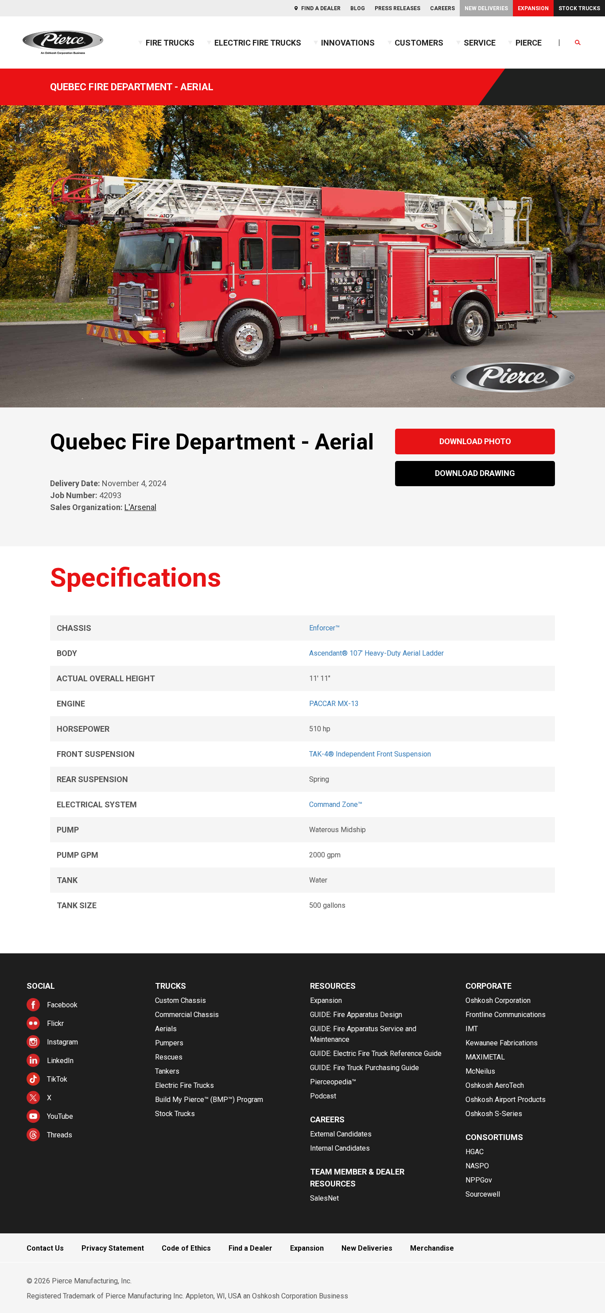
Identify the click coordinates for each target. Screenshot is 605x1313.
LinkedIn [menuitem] (60, 1060)
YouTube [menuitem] (60, 1116)
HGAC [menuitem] (474, 1152)
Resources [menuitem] (333, 986)
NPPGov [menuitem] (478, 1180)
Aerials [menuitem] (166, 1029)
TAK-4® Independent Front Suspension (370, 754)
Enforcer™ (324, 628)
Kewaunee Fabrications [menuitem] (501, 1043)
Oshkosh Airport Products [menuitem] (505, 1099)
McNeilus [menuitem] (480, 1071)
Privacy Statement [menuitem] (112, 1248)
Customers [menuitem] (419, 42)
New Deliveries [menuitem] (486, 8)
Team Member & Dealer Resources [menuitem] (357, 1177)
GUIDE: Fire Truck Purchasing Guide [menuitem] (364, 1067)
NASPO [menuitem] (477, 1166)
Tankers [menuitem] (167, 1071)
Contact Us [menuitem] (45, 1248)
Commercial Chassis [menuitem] (187, 1014)
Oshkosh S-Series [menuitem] (493, 1114)
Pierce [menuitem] (529, 42)
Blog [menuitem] (357, 8)
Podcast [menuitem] (323, 1096)
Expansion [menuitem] (533, 8)
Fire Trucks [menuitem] (170, 42)
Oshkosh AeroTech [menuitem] (494, 1085)
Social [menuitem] (41, 986)
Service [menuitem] (480, 42)
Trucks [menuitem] (170, 986)
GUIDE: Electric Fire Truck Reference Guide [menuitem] (376, 1053)
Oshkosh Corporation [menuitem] (498, 1000)
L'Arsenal (140, 507)
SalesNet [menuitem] (324, 1198)
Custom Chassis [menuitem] (180, 1000)
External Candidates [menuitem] (341, 1134)
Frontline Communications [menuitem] (505, 1014)
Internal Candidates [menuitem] (340, 1148)
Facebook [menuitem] (62, 1005)
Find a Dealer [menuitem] (321, 8)
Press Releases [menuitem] (397, 8)
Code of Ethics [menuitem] (186, 1248)
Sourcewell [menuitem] (482, 1194)
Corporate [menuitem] (488, 986)
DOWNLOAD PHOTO (475, 441)
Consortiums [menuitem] (494, 1137)
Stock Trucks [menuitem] (579, 8)
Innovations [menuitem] (348, 42)
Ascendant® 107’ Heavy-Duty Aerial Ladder (376, 653)
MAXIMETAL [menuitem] (485, 1057)
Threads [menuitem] (59, 1135)
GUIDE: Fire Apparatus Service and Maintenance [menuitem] (363, 1034)
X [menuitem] (49, 1098)
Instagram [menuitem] (62, 1042)
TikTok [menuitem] (57, 1079)
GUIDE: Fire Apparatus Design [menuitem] (356, 1014)
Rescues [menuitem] (168, 1057)
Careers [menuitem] (442, 8)
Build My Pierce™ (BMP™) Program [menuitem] (209, 1099)
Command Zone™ (335, 804)
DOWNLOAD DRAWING (475, 473)
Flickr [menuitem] (55, 1023)
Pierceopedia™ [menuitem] (333, 1082)
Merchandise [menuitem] (432, 1248)
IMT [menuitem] (471, 1029)
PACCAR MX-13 (334, 703)
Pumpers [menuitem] (169, 1043)
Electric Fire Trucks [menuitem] (257, 42)
